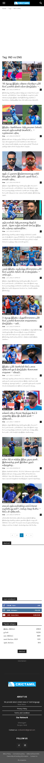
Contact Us (33, 756)
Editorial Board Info (33, 754)
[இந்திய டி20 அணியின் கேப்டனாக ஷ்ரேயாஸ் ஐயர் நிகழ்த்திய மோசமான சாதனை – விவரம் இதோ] (22, 354)
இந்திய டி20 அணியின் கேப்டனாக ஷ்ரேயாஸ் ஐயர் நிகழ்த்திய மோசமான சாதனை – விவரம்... (20, 369)
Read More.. (22, 704)
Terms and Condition (22, 713)
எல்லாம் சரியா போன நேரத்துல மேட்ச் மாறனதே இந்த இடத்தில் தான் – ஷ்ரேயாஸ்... (19, 416)
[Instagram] (25, 745)
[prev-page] (12, 535)
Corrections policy (19, 754)
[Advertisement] (22, 33)
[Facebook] (19, 745)
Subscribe (36, 615)
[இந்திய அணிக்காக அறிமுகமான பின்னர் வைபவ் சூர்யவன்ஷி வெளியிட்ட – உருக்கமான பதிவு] (22, 114)
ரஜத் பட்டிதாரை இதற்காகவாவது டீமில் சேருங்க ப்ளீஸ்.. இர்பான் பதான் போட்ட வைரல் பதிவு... (20, 176)
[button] (3, 3)
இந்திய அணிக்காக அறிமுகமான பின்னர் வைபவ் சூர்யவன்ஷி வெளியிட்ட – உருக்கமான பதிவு (22, 130)
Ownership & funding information (17, 756)
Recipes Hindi (22, 725)
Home (4, 8)
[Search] (41, 3)
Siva (3, 89)
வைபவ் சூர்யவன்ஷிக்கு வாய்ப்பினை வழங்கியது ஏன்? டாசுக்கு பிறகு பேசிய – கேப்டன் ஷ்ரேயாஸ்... (21, 509)
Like (39, 605)
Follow (37, 610)
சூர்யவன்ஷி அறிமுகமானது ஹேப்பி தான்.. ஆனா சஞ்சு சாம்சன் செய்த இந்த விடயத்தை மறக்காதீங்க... (21, 225)
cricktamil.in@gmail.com (26, 730)
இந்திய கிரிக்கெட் (7, 80)
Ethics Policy (7, 754)
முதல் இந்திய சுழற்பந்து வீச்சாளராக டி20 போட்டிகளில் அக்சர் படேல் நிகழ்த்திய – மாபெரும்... (22, 272)
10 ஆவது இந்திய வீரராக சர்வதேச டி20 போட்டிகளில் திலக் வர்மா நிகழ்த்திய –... (21, 85)
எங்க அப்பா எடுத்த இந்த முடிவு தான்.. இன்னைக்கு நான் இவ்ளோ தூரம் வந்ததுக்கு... (20, 462)
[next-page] (31, 535)
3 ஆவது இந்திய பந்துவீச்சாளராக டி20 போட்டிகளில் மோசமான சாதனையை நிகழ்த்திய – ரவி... (21, 320)
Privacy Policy (22, 708)
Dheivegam (22, 723)
